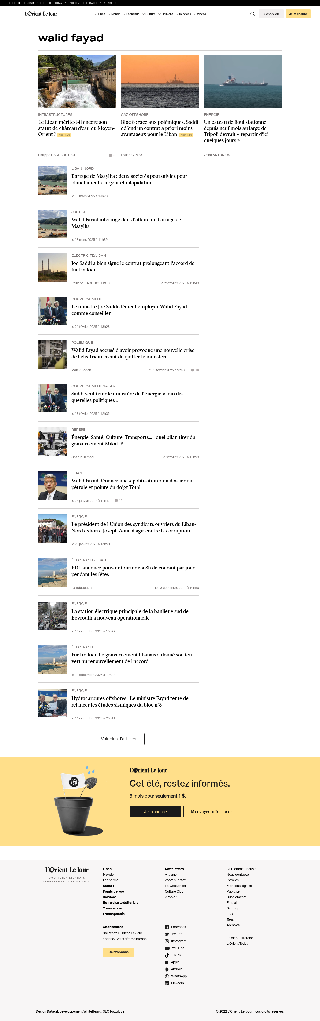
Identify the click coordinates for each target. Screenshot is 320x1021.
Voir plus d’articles (118, 738)
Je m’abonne (155, 811)
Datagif (52, 1011)
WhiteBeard (92, 1011)
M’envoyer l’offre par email (214, 811)
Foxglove (117, 1011)
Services (110, 897)
